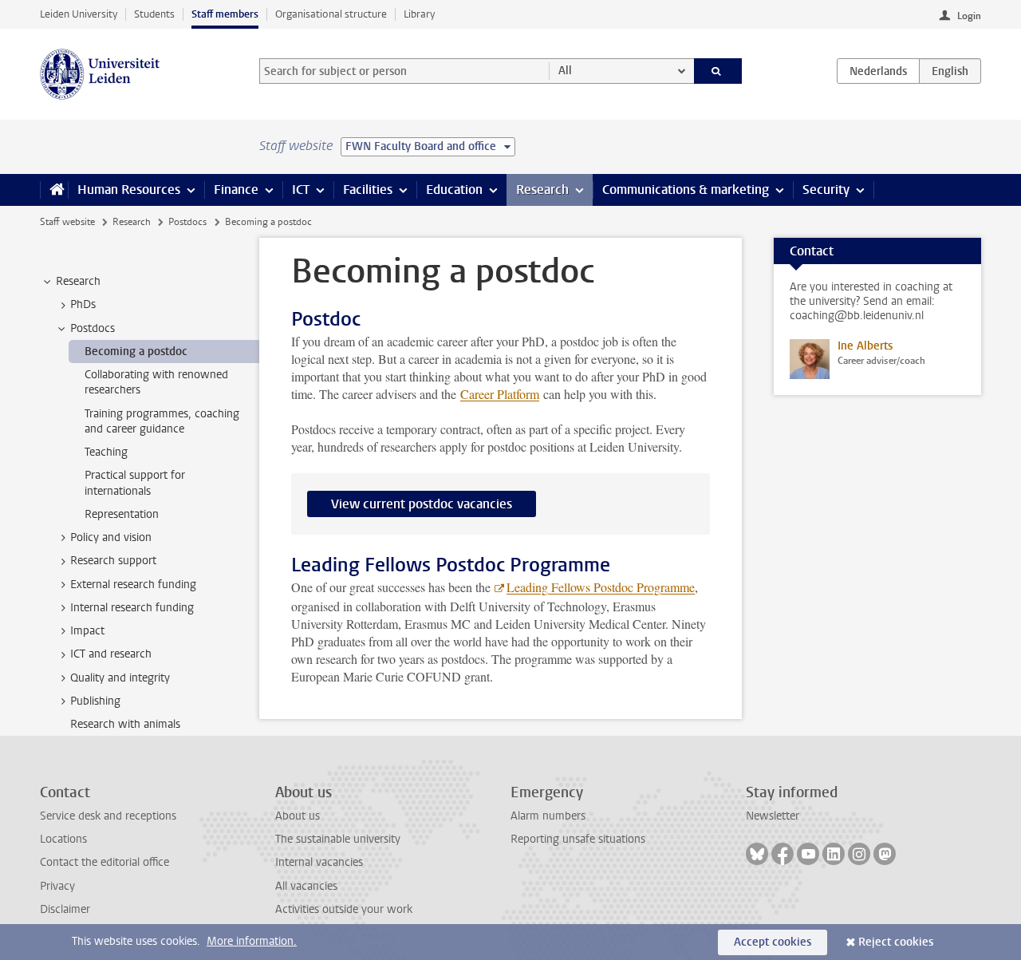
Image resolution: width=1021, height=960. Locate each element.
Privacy (57, 886)
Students (154, 14)
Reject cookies (895, 942)
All (565, 70)
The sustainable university (337, 839)
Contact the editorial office (104, 862)
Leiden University (78, 14)
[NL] (878, 71)
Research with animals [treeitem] (125, 724)
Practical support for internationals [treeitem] (135, 483)
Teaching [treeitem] (106, 452)
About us (297, 816)
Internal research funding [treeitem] (132, 607)
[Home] (54, 190)
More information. (252, 941)
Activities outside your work (343, 909)
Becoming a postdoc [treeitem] (136, 351)
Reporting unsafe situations (577, 839)
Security (826, 189)
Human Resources (128, 189)
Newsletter (772, 816)
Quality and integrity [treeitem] (120, 677)
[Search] (718, 71)
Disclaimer (65, 909)
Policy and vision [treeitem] (111, 537)
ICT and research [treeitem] (111, 654)
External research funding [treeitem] (133, 584)
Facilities (367, 189)
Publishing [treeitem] (95, 701)
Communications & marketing (685, 189)
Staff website (67, 221)
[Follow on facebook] (782, 854)
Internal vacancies (319, 862)
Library (419, 14)
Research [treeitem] (78, 281)
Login (969, 16)
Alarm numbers (547, 816)
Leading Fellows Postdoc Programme (601, 587)
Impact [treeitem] (87, 630)
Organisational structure (331, 14)
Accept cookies (772, 942)
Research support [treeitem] (113, 560)
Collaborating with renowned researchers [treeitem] (156, 382)
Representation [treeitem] (122, 514)
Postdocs (187, 221)
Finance (236, 189)
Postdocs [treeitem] (92, 328)
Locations (63, 839)
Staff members (224, 14)
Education (454, 189)
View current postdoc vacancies (421, 504)
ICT (300, 189)
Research (542, 189)
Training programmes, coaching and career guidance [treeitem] (162, 421)
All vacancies (306, 886)
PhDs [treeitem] (83, 304)
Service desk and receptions (108, 816)
